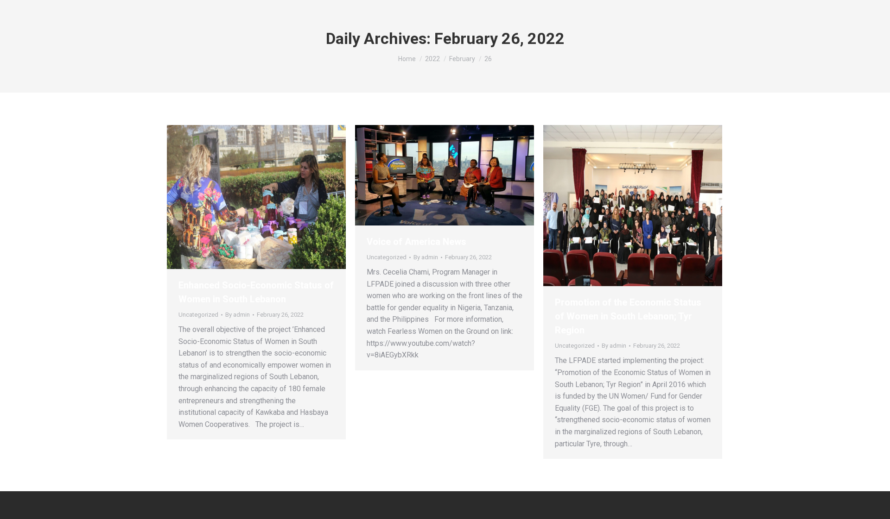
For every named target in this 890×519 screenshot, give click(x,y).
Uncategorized (198, 314)
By (237, 314)
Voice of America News (416, 241)
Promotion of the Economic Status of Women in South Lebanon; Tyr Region (628, 316)
